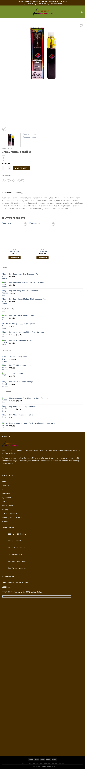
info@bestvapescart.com (18, 582)
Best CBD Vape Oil (15, 541)
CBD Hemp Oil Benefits (17, 534)
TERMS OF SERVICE (9, 514)
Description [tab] (7, 193)
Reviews (5, 510)
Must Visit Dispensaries (17, 561)
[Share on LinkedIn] (22, 180)
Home (4, 148)
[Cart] (82, 11)
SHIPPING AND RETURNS (12, 518)
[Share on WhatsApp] (3, 180)
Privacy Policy (7, 506)
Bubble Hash (42, 252)
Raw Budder (14, 252)
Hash (10, 148)
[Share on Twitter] (11, 180)
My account (6, 498)
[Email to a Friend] (14, 180)
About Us (5, 486)
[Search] (79, 12)
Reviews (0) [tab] (18, 193)
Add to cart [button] (14, 257)
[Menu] (3, 11)
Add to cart (21, 168)
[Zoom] (4, 129)
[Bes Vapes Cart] (42, 12)
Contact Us (6, 494)
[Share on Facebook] (7, 180)
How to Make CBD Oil (16, 548)
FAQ (3, 502)
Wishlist (5, 522)
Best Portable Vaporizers (17, 568)
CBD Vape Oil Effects (16, 554)
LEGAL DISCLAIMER (58, 763)
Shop (4, 490)
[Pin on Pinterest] (18, 180)
